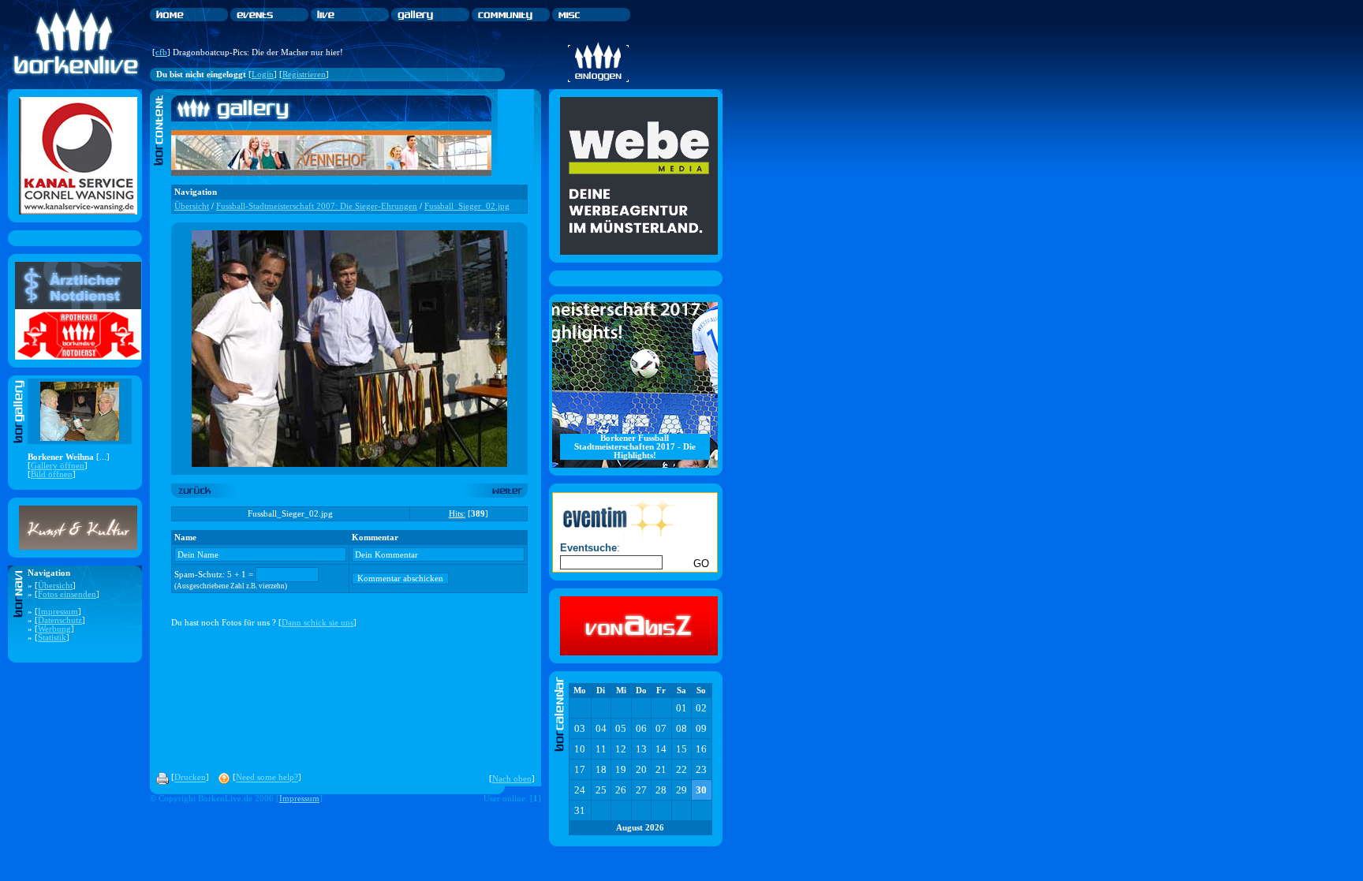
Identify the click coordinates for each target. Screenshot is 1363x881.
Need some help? (267, 778)
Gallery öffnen (57, 465)
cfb (161, 52)
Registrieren (304, 74)
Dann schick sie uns (317, 622)
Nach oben (512, 779)
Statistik (52, 637)
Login (263, 74)
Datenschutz (60, 620)
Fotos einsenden (67, 594)
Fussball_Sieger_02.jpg (467, 206)
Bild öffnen (52, 474)
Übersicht (55, 585)
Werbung (54, 629)
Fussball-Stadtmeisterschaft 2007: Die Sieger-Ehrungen (316, 206)
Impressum (58, 611)
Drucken (190, 778)
